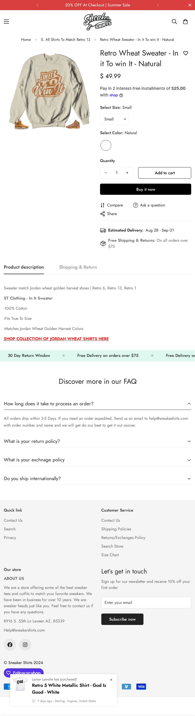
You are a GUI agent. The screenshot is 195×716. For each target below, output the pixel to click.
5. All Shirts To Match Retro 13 (65, 39)
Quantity (107, 161)
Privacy (10, 537)
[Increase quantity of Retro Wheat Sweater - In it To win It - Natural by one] (127, 172)
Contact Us (13, 520)
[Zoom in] (84, 57)
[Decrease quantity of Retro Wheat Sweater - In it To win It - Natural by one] (105, 172)
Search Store (112, 546)
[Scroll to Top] (185, 688)
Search (9, 529)
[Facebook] (10, 645)
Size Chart (110, 555)
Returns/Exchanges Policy (123, 537)
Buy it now (145, 189)
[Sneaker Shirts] (97, 21)
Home (26, 39)
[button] (185, 21)
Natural (106, 145)
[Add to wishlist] (185, 53)
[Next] (158, 5)
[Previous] (37, 5)
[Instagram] (25, 645)
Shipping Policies (116, 529)
